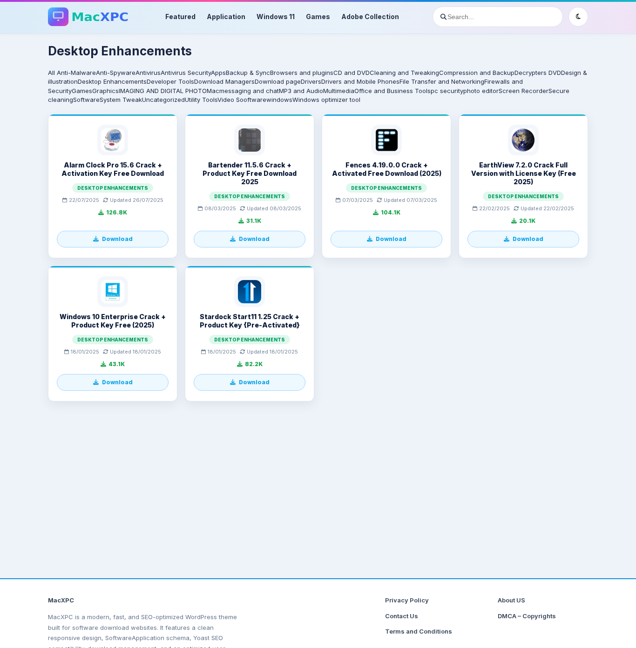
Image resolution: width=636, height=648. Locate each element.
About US (511, 600)
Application (226, 16)
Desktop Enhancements (112, 81)
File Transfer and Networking (441, 81)
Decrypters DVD (537, 72)
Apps (218, 72)
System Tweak (121, 99)
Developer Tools (170, 81)
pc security (447, 90)
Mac (213, 90)
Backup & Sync (248, 72)
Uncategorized (163, 99)
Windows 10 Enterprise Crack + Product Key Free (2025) (113, 321)
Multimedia (338, 90)
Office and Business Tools (392, 90)
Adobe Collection (370, 16)
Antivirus (148, 72)
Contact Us (401, 616)
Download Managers (224, 81)
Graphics (105, 90)
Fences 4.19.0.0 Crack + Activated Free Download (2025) (386, 169)
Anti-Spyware (115, 72)
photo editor (481, 90)
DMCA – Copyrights (527, 616)
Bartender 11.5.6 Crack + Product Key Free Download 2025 (250, 173)
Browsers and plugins (301, 72)
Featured (180, 16)
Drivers (311, 81)
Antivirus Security (186, 72)
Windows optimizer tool (326, 99)
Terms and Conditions (418, 631)
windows (279, 99)
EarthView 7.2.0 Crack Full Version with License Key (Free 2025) (523, 173)
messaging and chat (249, 90)
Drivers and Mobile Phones (360, 81)
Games (318, 16)
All (51, 72)
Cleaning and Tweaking (404, 72)
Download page (278, 81)
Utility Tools (201, 99)
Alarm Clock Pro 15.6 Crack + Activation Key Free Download (112, 169)
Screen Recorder (523, 90)
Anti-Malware (76, 72)
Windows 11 (276, 16)
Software (86, 99)
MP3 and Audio (301, 90)
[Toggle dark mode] (578, 17)
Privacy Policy (407, 600)
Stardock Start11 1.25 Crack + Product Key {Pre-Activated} (250, 321)
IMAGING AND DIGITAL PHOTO (163, 90)
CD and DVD (351, 72)
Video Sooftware (241, 99)
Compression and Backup (476, 72)
